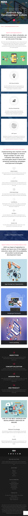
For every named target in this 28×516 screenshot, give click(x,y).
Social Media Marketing (14, 483)
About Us (14, 470)
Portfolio (14, 471)
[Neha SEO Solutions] (4, 2)
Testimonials (14, 473)
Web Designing (14, 486)
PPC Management (14, 487)
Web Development (14, 484)
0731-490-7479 (15, 498)
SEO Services (14, 482)
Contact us (14, 475)
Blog (14, 474)
